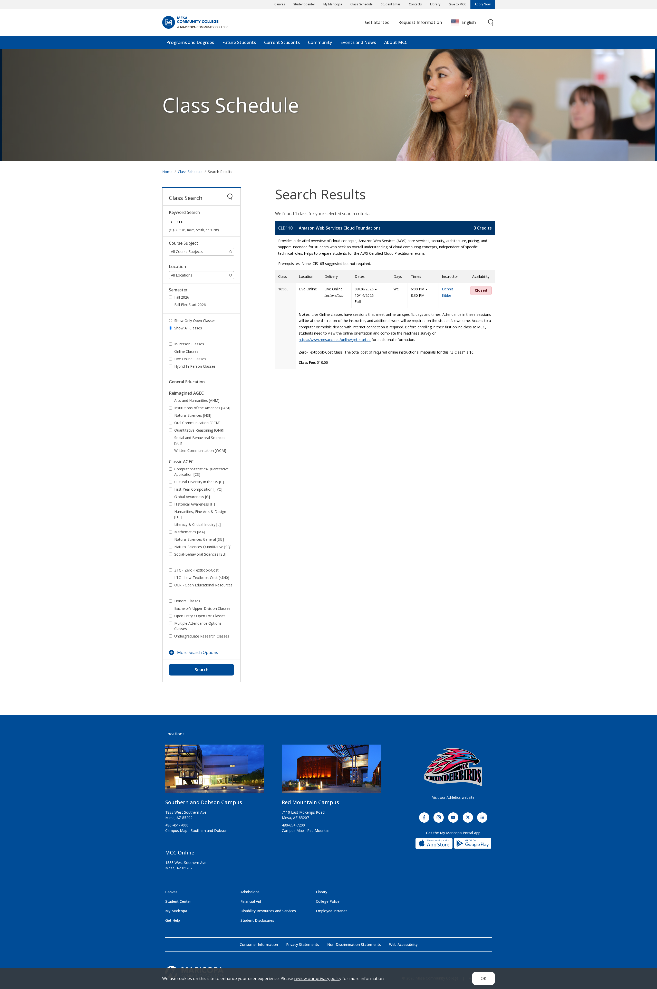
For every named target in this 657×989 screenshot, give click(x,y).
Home (167, 171)
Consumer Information (259, 944)
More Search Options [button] (197, 652)
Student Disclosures (257, 920)
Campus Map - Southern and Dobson (196, 830)
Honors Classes (187, 600)
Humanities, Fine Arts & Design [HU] (200, 514)
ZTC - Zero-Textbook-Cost (196, 570)
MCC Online (179, 852)
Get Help (172, 920)
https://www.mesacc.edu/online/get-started (335, 339)
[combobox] (467, 22)
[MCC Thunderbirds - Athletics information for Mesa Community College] (453, 767)
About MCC (395, 42)
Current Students (282, 42)
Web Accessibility (403, 944)
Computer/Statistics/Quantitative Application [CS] (201, 472)
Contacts (415, 4)
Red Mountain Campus (310, 802)
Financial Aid (250, 901)
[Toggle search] (491, 22)
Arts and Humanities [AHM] (196, 400)
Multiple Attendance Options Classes (197, 626)
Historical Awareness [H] (194, 504)
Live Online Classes (190, 358)
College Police (328, 901)
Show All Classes (188, 328)
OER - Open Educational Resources (203, 585)
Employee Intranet (331, 910)
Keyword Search (184, 212)
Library (435, 4)
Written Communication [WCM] (200, 450)
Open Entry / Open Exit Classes (200, 615)
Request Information (420, 22)
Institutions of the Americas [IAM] (202, 407)
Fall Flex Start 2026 (190, 304)
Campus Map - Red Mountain (306, 830)
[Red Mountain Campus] (331, 771)
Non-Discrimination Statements (354, 944)
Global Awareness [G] (192, 496)
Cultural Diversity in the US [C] (199, 481)
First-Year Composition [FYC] (198, 489)
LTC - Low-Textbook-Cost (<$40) (201, 577)
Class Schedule (361, 4)
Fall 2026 (181, 297)
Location (177, 266)
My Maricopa (332, 4)
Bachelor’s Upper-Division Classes (202, 608)
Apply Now (483, 4)
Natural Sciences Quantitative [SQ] (202, 546)
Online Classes (186, 351)
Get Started (377, 22)
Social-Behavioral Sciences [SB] (200, 554)
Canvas (279, 4)
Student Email (391, 4)
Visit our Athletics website (453, 797)
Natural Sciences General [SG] (199, 539)
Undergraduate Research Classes (201, 636)
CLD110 (285, 228)
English (468, 22)
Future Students (239, 42)
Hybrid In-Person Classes (195, 366)
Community (320, 42)
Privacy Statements (302, 944)
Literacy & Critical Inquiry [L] (197, 524)
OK (483, 978)
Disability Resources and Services (268, 910)
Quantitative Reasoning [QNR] (199, 430)
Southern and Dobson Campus (203, 802)
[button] (201, 252)
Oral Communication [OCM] (197, 422)
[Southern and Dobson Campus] (214, 771)
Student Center (304, 4)
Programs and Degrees (190, 42)
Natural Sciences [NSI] (192, 415)
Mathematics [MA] (189, 531)
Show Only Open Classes (195, 320)
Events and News (358, 42)
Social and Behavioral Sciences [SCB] (199, 440)
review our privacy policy (317, 978)
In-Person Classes (189, 343)
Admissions (249, 891)
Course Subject (183, 243)
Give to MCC (457, 4)
